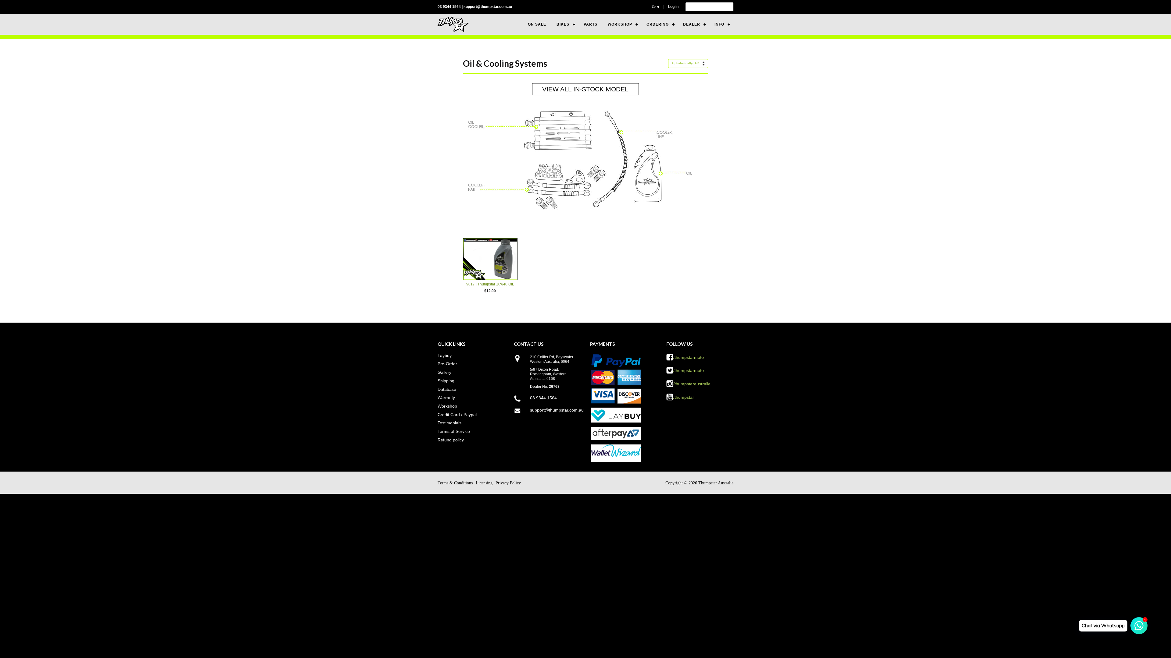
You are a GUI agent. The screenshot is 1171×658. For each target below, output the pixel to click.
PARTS (590, 24)
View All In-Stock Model (585, 89)
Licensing (484, 483)
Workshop (447, 406)
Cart (655, 7)
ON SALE (537, 24)
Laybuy (445, 355)
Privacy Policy (508, 483)
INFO (719, 24)
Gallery (444, 372)
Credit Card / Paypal (457, 414)
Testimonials (449, 422)
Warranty (446, 397)
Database (447, 389)
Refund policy (451, 439)
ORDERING (657, 24)
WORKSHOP (620, 24)
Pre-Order (447, 363)
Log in (673, 7)
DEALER (691, 24)
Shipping (446, 380)
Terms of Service (454, 431)
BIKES (563, 24)
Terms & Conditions (455, 483)
